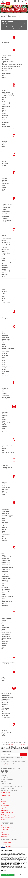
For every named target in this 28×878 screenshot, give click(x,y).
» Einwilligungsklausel (5, 764)
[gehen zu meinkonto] (19, 1)
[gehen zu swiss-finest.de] (3, 2)
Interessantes (7, 823)
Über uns (3, 801)
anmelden (23, 755)
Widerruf (3, 814)
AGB (2, 809)
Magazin (3, 825)
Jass (2, 832)
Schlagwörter (4, 829)
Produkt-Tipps (5, 834)
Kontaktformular (5, 792)
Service (4, 799)
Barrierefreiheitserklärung (8, 816)
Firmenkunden (5, 805)
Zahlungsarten (5, 844)
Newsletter (6, 752)
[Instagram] (6, 771)
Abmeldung (3, 763)
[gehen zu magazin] (15, 1)
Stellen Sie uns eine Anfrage (17, 744)
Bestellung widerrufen (7, 812)
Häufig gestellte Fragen (7, 817)
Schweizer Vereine (6, 831)
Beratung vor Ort (5, 795)
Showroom (4, 803)
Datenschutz (4, 810)
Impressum (4, 819)
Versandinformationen (7, 842)
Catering (3, 807)
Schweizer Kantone (6, 827)
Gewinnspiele (4, 836)
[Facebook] (2, 771)
